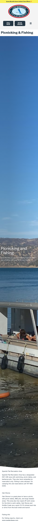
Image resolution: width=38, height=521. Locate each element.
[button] (30, 23)
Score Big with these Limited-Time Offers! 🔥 (19, 1)
